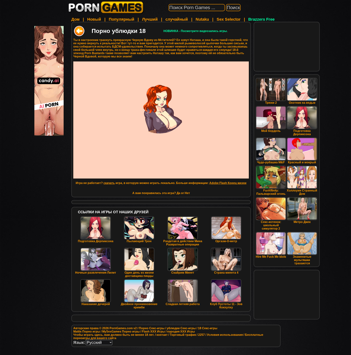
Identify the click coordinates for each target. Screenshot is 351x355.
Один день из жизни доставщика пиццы (139, 274)
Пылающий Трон (139, 241)
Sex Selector (229, 19)
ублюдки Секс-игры (181, 328)
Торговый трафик (183, 334)
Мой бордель (271, 130)
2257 (201, 334)
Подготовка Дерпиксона (95, 241)
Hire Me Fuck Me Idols (271, 256)
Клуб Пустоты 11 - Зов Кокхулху (226, 306)
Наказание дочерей (96, 304)
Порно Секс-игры (152, 328)
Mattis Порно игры (86, 331)
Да (178, 193)
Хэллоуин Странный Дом (302, 192)
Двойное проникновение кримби (139, 306)
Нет (187, 193)
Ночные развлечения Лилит (95, 272)
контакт (162, 334)
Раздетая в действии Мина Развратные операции (182, 243)
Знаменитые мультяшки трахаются (302, 260)
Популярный (121, 19)
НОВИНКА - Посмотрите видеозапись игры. (195, 31)
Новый (94, 19)
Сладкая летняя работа (183, 304)
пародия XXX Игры (181, 331)
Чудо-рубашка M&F (271, 162)
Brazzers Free (261, 19)
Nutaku (202, 19)
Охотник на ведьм (302, 102)
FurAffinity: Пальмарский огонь (271, 192)
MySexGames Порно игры (121, 331)
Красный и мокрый (302, 162)
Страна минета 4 (226, 272)
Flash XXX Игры (153, 331)
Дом (75, 19)
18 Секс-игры (207, 328)
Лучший (150, 19)
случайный (176, 19)
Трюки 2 (271, 102)
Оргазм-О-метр (226, 241)
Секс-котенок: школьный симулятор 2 (271, 225)
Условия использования (225, 334)
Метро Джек (302, 221)
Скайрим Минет (182, 272)
